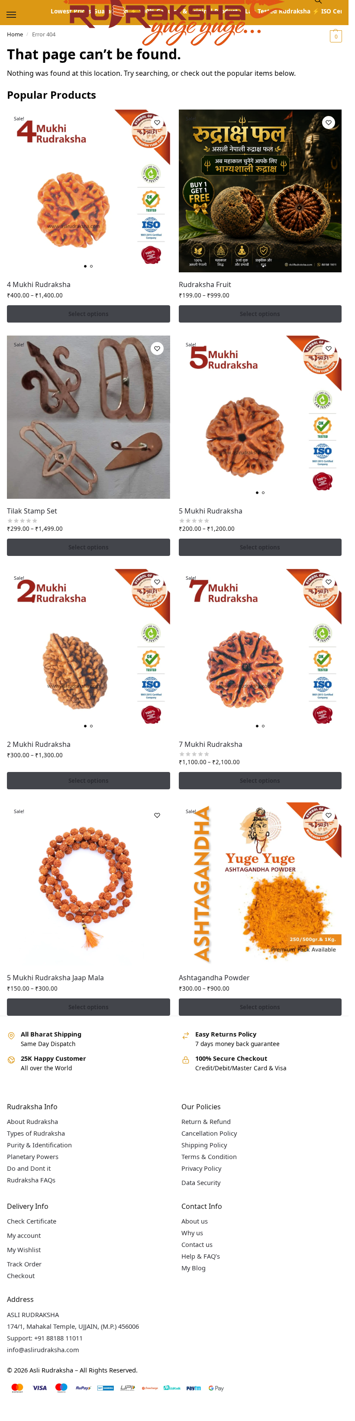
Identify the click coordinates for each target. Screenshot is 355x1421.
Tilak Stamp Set (32, 511)
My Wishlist (24, 1249)
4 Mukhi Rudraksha (39, 284)
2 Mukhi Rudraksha (39, 744)
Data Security (200, 1182)
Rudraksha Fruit (205, 284)
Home (15, 34)
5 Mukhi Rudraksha (210, 511)
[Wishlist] (157, 122)
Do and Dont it (29, 1168)
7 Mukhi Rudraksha (210, 744)
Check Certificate (31, 1221)
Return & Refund (206, 1121)
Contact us (197, 1244)
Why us (192, 1232)
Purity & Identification (39, 1144)
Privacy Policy (201, 1168)
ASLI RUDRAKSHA (33, 1314)
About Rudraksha (32, 1121)
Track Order (24, 1264)
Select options (88, 314)
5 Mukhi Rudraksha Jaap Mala (55, 977)
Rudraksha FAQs (31, 1180)
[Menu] (19, 15)
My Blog (193, 1267)
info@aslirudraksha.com (43, 1349)
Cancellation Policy (209, 1133)
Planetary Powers (32, 1156)
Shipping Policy (204, 1144)
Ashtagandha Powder (214, 977)
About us (194, 1221)
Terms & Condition (209, 1156)
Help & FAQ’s (200, 1256)
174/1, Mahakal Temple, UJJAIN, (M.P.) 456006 (73, 1326)
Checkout (21, 1275)
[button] (335, 36)
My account (24, 1235)
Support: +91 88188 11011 (45, 1338)
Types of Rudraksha (36, 1133)
